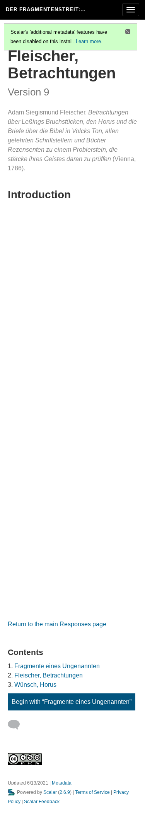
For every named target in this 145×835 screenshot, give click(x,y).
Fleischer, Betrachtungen (48, 675)
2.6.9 (65, 792)
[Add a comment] (17, 725)
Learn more (88, 41)
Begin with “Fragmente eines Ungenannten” (71, 701)
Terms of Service (92, 792)
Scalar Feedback (42, 801)
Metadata (62, 783)
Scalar (50, 792)
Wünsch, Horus (35, 684)
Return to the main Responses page (57, 624)
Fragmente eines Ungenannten (57, 666)
